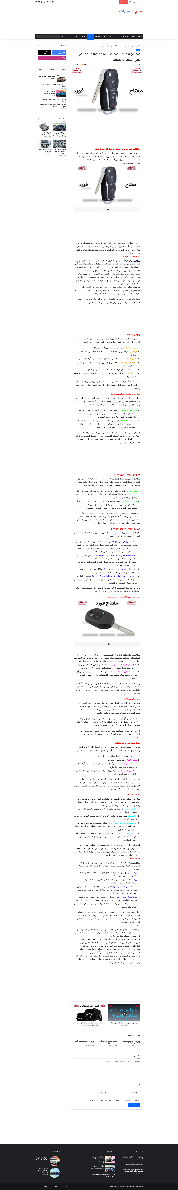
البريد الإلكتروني (135, 1092)
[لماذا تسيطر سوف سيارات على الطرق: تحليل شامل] (55, 1173)
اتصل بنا (63, 1186)
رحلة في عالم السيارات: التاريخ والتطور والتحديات (41, 1158)
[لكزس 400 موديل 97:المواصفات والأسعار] (59, 127)
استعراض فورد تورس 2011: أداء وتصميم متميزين (108, 1042)
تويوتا (112, 36)
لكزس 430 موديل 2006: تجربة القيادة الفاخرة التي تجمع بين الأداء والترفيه (52, 105)
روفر (84, 36)
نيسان (133, 36)
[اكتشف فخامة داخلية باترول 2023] (44, 144)
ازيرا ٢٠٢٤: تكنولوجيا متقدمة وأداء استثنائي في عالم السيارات (103, 1175)
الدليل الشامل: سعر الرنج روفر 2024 (47, 77)
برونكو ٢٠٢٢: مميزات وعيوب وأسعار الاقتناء (84, 1042)
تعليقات (40, 69)
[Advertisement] (70, 19)
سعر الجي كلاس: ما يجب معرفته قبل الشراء (48, 92)
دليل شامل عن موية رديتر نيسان (134, 1164)
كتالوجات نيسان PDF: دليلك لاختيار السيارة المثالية (60, 151)
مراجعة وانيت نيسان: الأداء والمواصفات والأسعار (98, 1159)
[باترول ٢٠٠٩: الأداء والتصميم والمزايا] (44, 127)
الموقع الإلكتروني (101, 1092)
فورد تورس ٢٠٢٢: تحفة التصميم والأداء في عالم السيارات (131, 1042)
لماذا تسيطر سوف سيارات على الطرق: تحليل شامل (43, 1170)
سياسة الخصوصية (45, 1186)
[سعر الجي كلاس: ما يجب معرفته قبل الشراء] (61, 93)
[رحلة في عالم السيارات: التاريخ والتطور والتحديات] (55, 1161)
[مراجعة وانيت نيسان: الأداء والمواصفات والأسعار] (110, 1159)
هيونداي (98, 36)
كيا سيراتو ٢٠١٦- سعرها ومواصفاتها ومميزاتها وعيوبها (53, 85)
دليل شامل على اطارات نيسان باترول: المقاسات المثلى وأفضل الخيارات (133, 1170)
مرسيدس (125, 36)
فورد (91, 36)
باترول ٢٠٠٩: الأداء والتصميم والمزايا (46, 134)
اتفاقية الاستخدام (55, 1186)
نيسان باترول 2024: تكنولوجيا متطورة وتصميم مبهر (132, 1158)
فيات (78, 36)
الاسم (138, 1085)
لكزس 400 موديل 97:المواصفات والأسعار (59, 134)
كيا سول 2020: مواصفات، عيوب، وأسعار (54, 99)
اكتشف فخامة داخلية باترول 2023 (45, 150)
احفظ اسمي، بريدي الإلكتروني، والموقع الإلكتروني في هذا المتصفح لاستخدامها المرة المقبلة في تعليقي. (113, 1100)
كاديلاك (105, 36)
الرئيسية (139, 36)
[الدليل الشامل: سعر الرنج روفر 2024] (61, 78)
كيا (118, 36)
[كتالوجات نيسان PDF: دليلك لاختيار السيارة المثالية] (59, 144)
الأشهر (63, 69)
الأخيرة (52, 69)
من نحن (37, 1186)
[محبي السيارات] (131, 11)
